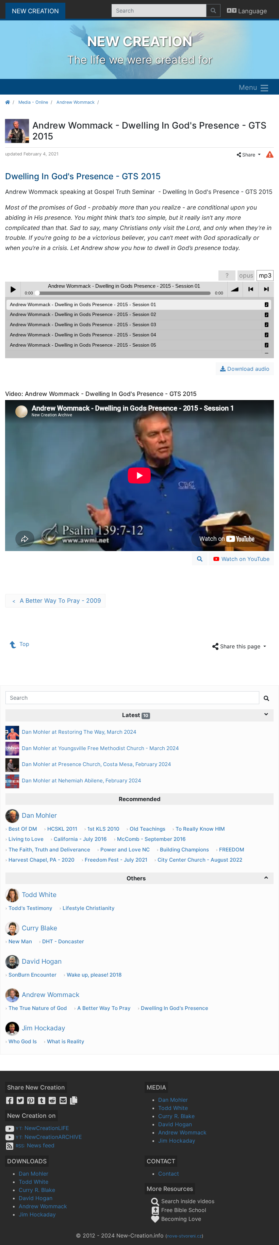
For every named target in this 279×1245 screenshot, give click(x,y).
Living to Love (26, 839)
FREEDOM (231, 849)
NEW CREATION (38, 11)
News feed (35, 1145)
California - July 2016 (80, 839)
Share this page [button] (240, 646)
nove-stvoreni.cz (184, 1236)
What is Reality (65, 1041)
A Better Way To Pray (104, 1008)
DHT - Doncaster (63, 941)
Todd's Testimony (30, 908)
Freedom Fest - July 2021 (116, 860)
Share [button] (249, 154)
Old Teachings (147, 829)
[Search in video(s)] (200, 558)
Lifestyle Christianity (89, 908)
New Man (20, 941)
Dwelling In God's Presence (174, 1008)
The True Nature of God (38, 1008)
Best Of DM (23, 829)
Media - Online (33, 102)
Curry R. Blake (176, 1116)
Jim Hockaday (176, 1140)
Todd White (173, 1108)
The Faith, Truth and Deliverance (49, 849)
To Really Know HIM (200, 829)
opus (246, 275)
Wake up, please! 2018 (94, 975)
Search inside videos (187, 1201)
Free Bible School (183, 1210)
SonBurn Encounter (32, 975)
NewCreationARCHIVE (49, 1136)
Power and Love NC (125, 849)
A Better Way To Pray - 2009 (56, 600)
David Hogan (175, 1124)
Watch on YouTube (244, 558)
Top (23, 644)
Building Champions (184, 849)
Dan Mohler (173, 1099)
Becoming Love (180, 1218)
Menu (249, 87)
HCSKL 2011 (62, 829)
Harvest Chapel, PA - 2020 (42, 860)
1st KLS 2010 (103, 829)
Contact (168, 1173)
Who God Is (23, 1041)
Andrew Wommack (75, 102)
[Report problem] (270, 154)
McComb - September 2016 (151, 839)
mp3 (265, 275)
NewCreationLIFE (42, 1128)
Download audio (247, 368)
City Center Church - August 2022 (200, 860)
